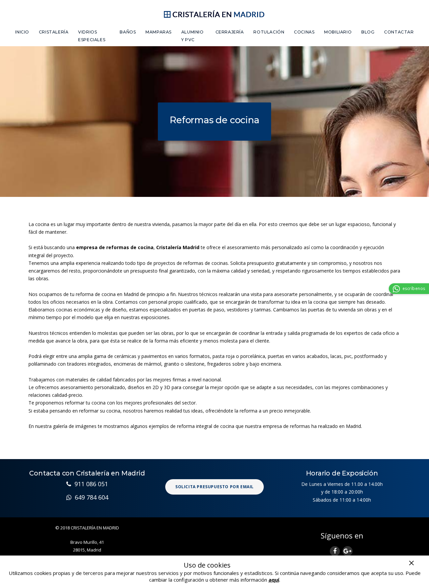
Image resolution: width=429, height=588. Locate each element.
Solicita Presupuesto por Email (214, 487)
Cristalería (54, 31)
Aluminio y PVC (192, 35)
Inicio (22, 31)
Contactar (399, 31)
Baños (128, 31)
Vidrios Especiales (91, 35)
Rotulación (268, 31)
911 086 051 (89, 484)
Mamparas (158, 31)
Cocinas (304, 31)
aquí (273, 579)
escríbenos (414, 288)
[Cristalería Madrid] (215, 13)
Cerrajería (230, 31)
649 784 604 (89, 497)
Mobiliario (338, 31)
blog (367, 31)
